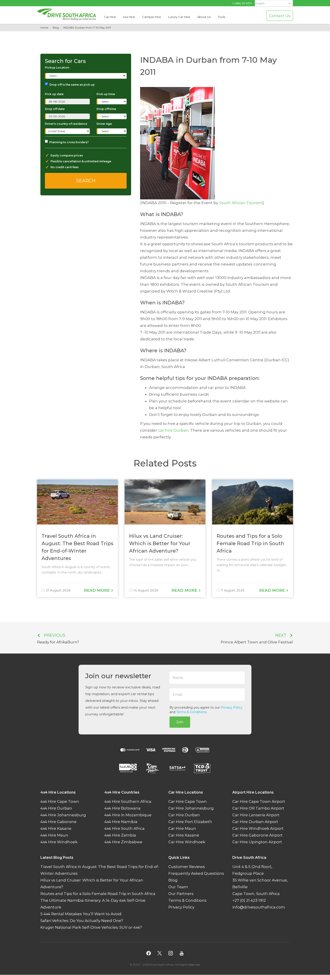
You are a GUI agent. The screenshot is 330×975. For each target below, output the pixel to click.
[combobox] (86, 76)
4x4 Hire (129, 17)
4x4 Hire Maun (54, 835)
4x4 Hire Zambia (120, 835)
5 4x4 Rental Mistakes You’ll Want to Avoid (80, 914)
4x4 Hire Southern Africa (127, 801)
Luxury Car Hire (179, 17)
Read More (97, 590)
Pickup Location (57, 67)
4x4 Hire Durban (56, 808)
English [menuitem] (260, 3)
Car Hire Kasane (183, 835)
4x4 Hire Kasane (55, 828)
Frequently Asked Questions (196, 873)
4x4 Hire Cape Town (59, 801)
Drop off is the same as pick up (72, 84)
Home (44, 27)
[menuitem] (274, 3)
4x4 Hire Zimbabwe (123, 842)
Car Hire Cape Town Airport (258, 801)
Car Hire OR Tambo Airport (258, 808)
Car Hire (110, 17)
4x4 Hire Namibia (120, 822)
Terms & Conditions (191, 712)
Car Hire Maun (182, 828)
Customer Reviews (186, 867)
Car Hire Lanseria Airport (255, 815)
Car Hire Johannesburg (191, 808)
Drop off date (55, 109)
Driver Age (104, 123)
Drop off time (106, 109)
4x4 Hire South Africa (124, 828)
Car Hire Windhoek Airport (258, 828)
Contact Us (279, 15)
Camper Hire (151, 17)
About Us (204, 17)
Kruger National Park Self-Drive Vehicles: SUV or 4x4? (91, 927)
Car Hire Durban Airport (255, 822)
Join (179, 722)
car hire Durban (173, 430)
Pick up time (106, 94)
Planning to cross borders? (69, 142)
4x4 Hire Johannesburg (63, 815)
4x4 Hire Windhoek (58, 842)
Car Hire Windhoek (186, 842)
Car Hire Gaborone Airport (257, 835)
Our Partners (181, 894)
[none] (274, 3)
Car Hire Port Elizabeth (190, 822)
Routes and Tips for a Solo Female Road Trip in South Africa (97, 894)
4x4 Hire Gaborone (58, 822)
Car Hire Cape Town (187, 801)
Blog (56, 27)
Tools (221, 17)
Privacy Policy (231, 707)
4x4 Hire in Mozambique (128, 815)
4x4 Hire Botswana (122, 808)
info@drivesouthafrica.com (258, 907)
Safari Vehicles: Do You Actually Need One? (81, 921)
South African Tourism (240, 203)
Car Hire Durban (184, 815)
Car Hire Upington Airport (257, 842)
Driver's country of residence (66, 123)
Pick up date (54, 94)
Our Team (178, 887)
